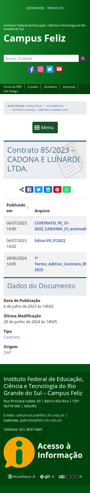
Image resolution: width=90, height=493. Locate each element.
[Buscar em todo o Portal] (82, 58)
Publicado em (15, 207)
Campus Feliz (34, 106)
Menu (48, 127)
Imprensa (69, 87)
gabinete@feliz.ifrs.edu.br (41, 420)
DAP (7, 352)
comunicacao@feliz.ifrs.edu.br (40, 415)
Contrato (12, 337)
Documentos (55, 106)
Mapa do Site (55, 7)
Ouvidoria (50, 87)
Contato (33, 87)
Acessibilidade (35, 7)
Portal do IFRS (13, 87)
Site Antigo (11, 91)
